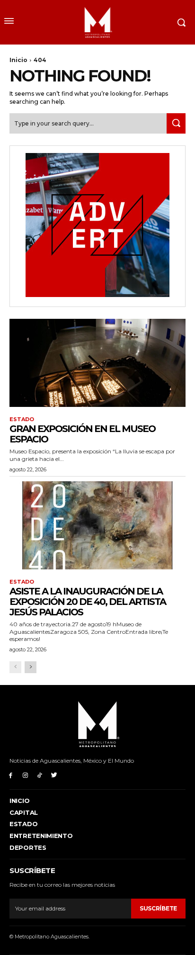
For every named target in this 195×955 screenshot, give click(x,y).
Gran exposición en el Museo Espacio (82, 434)
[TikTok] (40, 775)
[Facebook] (11, 775)
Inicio (18, 59)
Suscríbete (158, 908)
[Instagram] (25, 775)
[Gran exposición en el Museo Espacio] (97, 363)
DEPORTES (27, 847)
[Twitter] (54, 775)
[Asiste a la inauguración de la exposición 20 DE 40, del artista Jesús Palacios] (97, 525)
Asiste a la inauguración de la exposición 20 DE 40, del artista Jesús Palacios (87, 602)
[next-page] (30, 667)
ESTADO (21, 419)
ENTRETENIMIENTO (41, 835)
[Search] (176, 123)
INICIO (19, 800)
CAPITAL (23, 812)
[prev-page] (15, 667)
